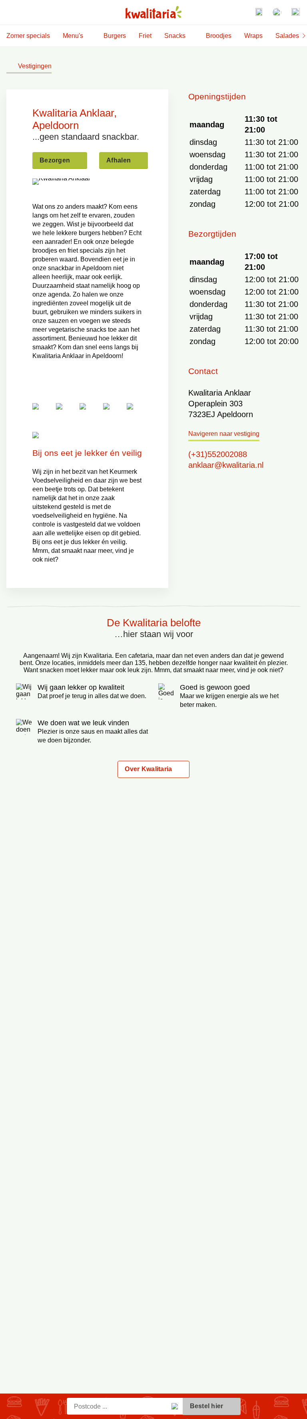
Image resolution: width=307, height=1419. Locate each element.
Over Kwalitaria (148, 769)
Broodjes (218, 35)
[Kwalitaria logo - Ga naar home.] (153, 12)
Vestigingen (35, 66)
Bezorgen (55, 160)
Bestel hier (206, 1406)
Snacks (174, 35)
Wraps (253, 35)
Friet (145, 35)
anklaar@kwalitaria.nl (225, 465)
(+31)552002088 (217, 454)
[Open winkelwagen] (295, 12)
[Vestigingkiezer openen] (258, 12)
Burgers (115, 35)
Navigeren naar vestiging (223, 433)
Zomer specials (28, 35)
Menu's (73, 35)
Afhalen (118, 160)
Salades (287, 35)
